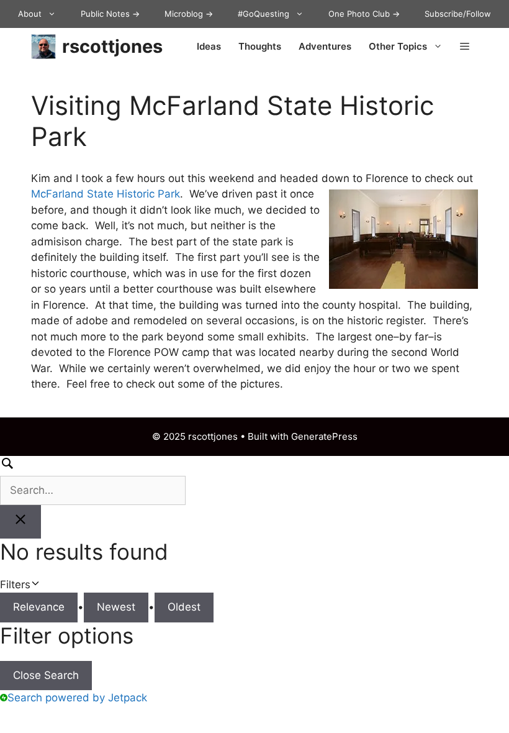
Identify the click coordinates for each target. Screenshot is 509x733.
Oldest (184, 607)
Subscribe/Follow (458, 14)
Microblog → (188, 14)
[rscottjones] (43, 46)
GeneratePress (324, 436)
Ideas (209, 46)
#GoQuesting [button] (263, 14)
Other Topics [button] (398, 46)
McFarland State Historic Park (105, 194)
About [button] (30, 14)
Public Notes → (110, 14)
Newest (116, 607)
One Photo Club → (364, 14)
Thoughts (259, 46)
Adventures (325, 46)
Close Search (46, 675)
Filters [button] (34, 585)
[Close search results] (20, 522)
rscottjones (112, 46)
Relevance (39, 607)
